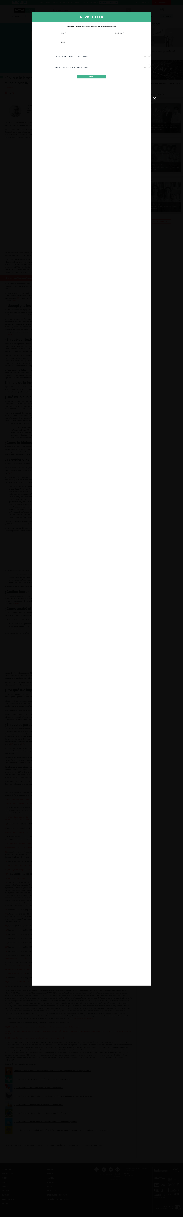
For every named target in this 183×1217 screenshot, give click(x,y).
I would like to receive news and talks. (71, 67)
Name (63, 33)
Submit (91, 77)
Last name (119, 33)
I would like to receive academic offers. (71, 56)
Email (63, 42)
